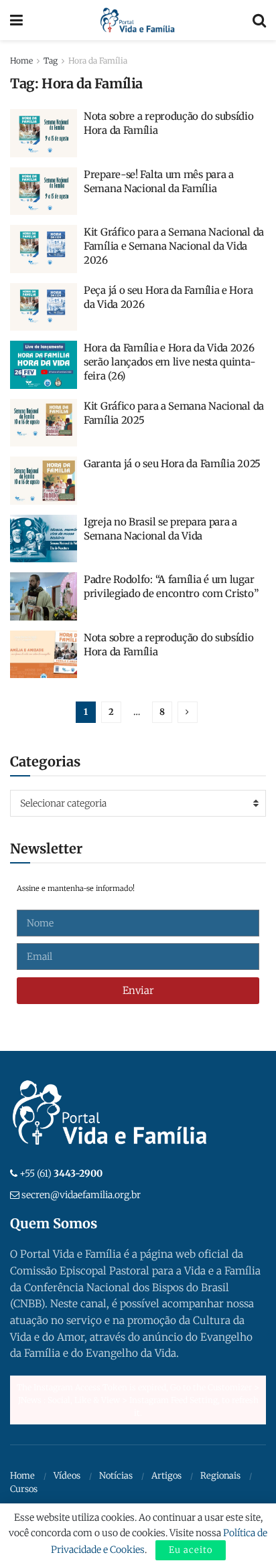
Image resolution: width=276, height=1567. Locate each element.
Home (21, 61)
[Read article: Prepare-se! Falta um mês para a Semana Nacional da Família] (43, 191)
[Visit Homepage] (137, 20)
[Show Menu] (16, 20)
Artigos (166, 1475)
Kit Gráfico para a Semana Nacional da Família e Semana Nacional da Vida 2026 (174, 246)
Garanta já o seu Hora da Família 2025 (172, 463)
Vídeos (67, 1475)
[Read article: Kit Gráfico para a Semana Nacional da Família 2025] (43, 423)
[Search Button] (259, 20)
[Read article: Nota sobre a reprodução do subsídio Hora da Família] (43, 133)
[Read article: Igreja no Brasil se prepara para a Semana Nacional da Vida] (43, 539)
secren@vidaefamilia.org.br (81, 1195)
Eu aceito (190, 1550)
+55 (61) (60, 1173)
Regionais (220, 1475)
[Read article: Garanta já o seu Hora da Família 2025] (43, 481)
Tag (51, 61)
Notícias (116, 1475)
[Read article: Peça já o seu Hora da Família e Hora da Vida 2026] (43, 307)
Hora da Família (97, 61)
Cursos (24, 1489)
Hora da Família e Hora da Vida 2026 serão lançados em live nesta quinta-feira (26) (169, 361)
